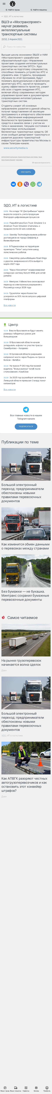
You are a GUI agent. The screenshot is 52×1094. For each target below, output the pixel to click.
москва (19, 160)
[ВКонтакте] (13, 184)
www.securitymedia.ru (16, 147)
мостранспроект (8, 160)
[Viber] (26, 184)
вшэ (40, 157)
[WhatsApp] (32, 184)
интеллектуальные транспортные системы (19, 157)
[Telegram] (39, 184)
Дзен (4, 670)
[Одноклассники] (19, 184)
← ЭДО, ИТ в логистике (12, 16)
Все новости (10, 305)
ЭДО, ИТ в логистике (12, 735)
